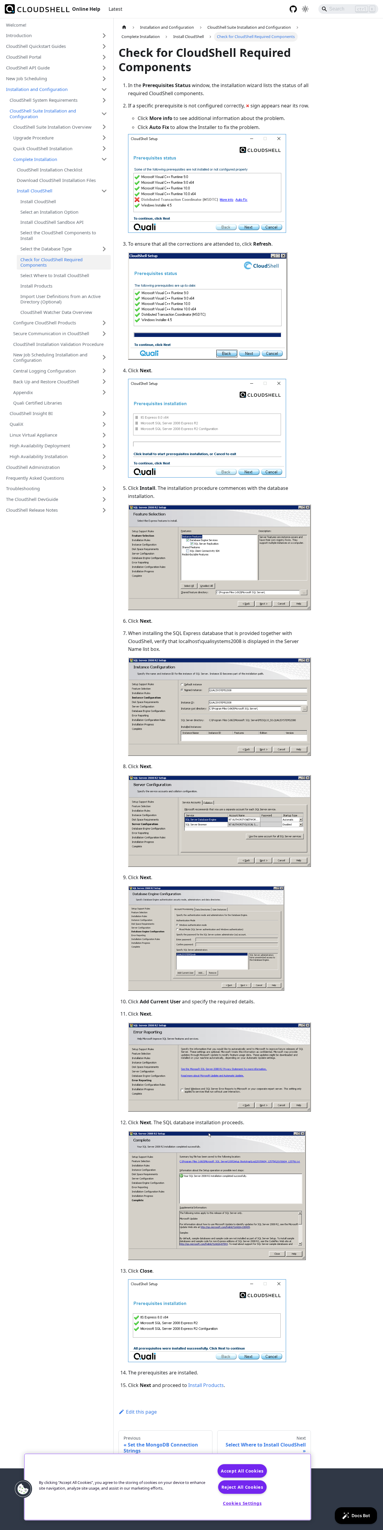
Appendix (23, 392)
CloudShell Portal (23, 57)
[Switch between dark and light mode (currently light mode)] (305, 9)
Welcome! (16, 25)
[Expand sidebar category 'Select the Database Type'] (104, 249)
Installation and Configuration (37, 89)
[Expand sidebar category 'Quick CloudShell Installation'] (104, 148)
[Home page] (124, 27)
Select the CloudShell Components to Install (58, 235)
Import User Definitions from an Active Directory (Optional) (60, 299)
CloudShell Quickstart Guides (36, 46)
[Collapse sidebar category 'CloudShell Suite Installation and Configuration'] (104, 113)
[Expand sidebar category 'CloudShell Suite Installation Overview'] (104, 127)
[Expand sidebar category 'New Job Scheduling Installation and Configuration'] (104, 357)
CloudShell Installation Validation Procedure (58, 344)
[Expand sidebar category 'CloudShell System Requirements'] (104, 100)
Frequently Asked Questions (35, 478)
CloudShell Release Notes (32, 510)
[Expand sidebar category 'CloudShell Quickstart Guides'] (104, 46)
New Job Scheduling (26, 78)
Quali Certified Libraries (37, 403)
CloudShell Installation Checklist (49, 170)
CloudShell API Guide (28, 68)
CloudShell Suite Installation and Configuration (43, 113)
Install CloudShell (34, 191)
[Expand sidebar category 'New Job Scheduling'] (104, 78)
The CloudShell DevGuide (32, 499)
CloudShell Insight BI (31, 413)
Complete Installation (35, 159)
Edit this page (141, 1412)
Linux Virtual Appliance (33, 435)
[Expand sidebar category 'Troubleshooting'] (104, 488)
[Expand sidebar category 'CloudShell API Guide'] (104, 68)
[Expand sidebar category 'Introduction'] (104, 35)
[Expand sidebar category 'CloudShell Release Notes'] (104, 510)
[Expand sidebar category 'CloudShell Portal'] (104, 57)
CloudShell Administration (33, 467)
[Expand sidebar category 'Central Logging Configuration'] (104, 371)
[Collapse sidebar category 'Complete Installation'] (104, 159)
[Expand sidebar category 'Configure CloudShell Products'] (104, 323)
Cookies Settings (242, 1503)
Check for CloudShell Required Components (51, 262)
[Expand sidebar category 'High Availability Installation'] (104, 456)
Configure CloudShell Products (44, 323)
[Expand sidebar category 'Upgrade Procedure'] (104, 137)
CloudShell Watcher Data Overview (56, 312)
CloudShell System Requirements (43, 100)
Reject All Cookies (242, 1487)
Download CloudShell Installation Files (56, 180)
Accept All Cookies (242, 1471)
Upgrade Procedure (33, 138)
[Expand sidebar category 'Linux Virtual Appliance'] (104, 435)
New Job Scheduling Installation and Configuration (50, 357)
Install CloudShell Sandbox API (51, 222)
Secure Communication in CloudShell (51, 333)
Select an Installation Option (49, 212)
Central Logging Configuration (44, 371)
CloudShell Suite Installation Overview (52, 127)
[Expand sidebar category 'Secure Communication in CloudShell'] (104, 333)
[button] (23, 1489)
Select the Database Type (46, 249)
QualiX (16, 424)
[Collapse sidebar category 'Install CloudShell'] (104, 191)
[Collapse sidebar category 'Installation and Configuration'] (104, 89)
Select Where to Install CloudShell (54, 275)
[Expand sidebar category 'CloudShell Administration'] (104, 467)
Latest (115, 9)
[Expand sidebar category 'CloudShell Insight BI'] (104, 413)
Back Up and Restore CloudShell (46, 382)
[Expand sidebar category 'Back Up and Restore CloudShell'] (104, 381)
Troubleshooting (23, 488)
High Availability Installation (39, 456)
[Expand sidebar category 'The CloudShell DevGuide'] (104, 499)
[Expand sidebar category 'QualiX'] (104, 424)
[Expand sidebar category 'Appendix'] (104, 392)
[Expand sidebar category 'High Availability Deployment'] (104, 446)
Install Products (36, 286)
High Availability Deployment (40, 446)
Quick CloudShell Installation (42, 148)
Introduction (19, 35)
